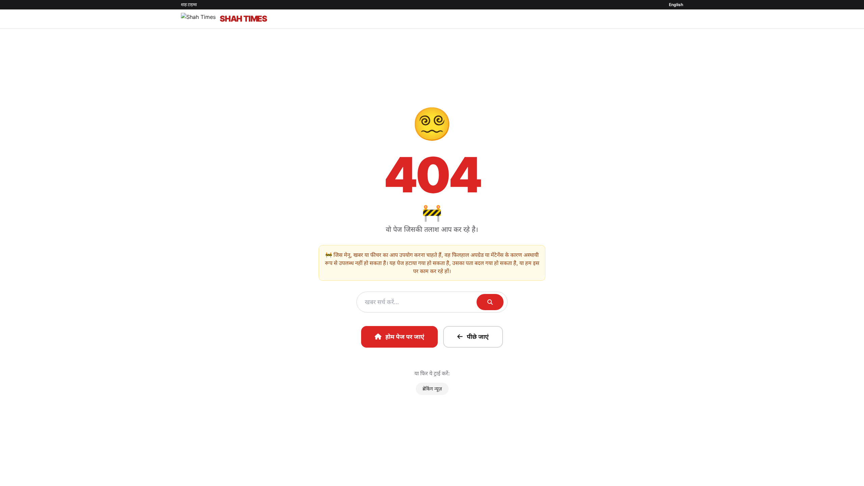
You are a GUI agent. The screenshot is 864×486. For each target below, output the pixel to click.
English (676, 4)
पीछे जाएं (478, 336)
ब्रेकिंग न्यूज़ (432, 389)
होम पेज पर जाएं (404, 336)
